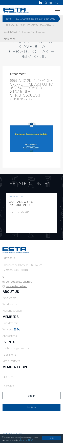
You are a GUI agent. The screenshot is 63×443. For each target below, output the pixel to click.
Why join (11, 329)
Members (11, 317)
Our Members (10, 323)
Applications (10, 335)
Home (8, 18)
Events (9, 342)
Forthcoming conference (17, 348)
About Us (11, 292)
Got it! (51, 438)
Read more (31, 213)
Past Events (9, 354)
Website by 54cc (12, 433)
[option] (31, 213)
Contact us (9, 257)
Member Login (15, 367)
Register (31, 407)
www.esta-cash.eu (16, 286)
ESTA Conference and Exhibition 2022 (35, 18)
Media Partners (11, 361)
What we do (9, 304)
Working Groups (12, 310)
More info (26, 439)
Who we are (9, 298)
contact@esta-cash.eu (19, 281)
